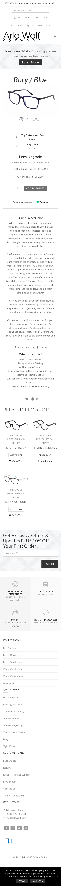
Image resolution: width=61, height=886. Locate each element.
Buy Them (33, 144)
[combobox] (30, 10)
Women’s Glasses (12, 669)
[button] (55, 37)
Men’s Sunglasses (12, 662)
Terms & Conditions (13, 795)
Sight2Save (9, 746)
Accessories (9, 682)
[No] (57, 876)
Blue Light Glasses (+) (31, 168)
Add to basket (35, 188)
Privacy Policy (40, 857)
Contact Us (9, 788)
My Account (9, 781)
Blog (5, 739)
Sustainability (10, 697)
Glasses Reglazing (13, 725)
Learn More (30, 62)
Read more (37, 881)
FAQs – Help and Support (16, 774)
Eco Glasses (9, 648)
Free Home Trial (16, 51)
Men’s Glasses (11, 655)
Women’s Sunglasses (14, 675)
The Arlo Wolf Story (14, 732)
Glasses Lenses (11, 718)
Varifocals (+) (31, 176)
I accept (22, 881)
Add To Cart (16, 455)
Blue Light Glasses (13, 704)
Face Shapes (9, 760)
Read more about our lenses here (30, 162)
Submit (49, 563)
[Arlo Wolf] (21, 40)
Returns (7, 767)
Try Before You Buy (32, 135)
